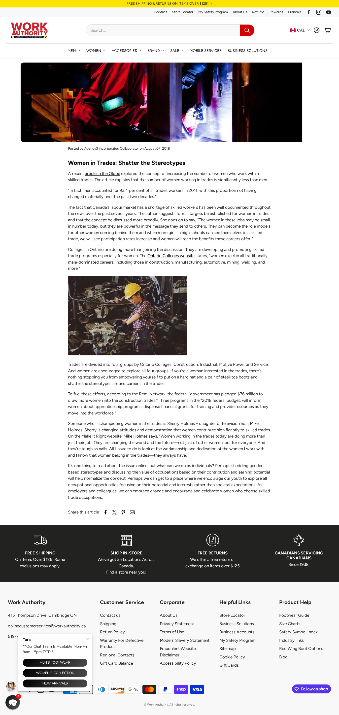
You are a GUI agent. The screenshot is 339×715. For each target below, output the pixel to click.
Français (294, 12)
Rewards (276, 12)
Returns (258, 12)
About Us (240, 12)
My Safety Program (213, 12)
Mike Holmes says (140, 436)
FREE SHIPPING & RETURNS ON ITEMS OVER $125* (168, 3)
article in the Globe (102, 173)
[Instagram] (318, 12)
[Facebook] (308, 12)
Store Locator (182, 12)
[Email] (132, 512)
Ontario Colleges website (171, 255)
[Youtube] (328, 12)
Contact (160, 12)
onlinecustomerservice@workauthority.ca (47, 625)
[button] (170, 30)
